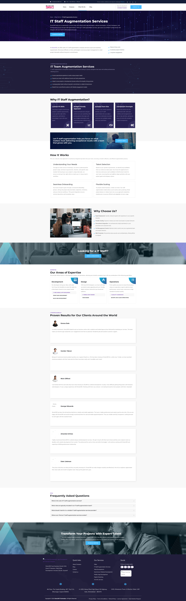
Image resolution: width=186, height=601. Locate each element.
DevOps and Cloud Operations (120, 297)
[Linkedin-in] (132, 1)
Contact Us (136, 7)
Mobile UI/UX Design (89, 294)
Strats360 (54, 47)
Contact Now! (121, 140)
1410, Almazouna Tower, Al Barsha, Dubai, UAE (125, 589)
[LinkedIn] (129, 566)
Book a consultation (93, 256)
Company (71, 7)
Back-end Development (60, 298)
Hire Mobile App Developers (62, 292)
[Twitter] (127, 1)
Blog (91, 7)
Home (64, 7)
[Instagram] (135, 1)
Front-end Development (60, 295)
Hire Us (122, 2)
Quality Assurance (117, 294)
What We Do (81, 7)
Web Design (85, 297)
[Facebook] (125, 566)
